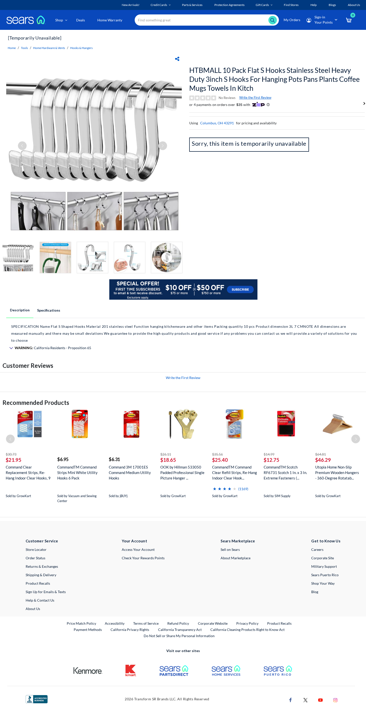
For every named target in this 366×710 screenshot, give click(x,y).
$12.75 (271, 460)
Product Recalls (38, 583)
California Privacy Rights (130, 629)
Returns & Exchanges (42, 566)
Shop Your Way (323, 583)
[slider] (224, 486)
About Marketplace (235, 558)
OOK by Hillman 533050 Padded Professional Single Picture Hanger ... (182, 472)
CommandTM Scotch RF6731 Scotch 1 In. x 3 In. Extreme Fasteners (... (285, 472)
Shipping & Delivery (41, 575)
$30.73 (11, 454)
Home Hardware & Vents (49, 48)
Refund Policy (178, 623)
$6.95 (62, 459)
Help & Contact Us (40, 600)
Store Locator (36, 549)
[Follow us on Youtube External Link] (320, 700)
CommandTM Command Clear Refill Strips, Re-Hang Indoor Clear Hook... (234, 472)
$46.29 (323, 460)
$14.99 (269, 454)
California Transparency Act (180, 629)
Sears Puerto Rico (325, 575)
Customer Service (42, 541)
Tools (24, 48)
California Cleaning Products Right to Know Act (247, 629)
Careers (317, 549)
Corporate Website (213, 623)
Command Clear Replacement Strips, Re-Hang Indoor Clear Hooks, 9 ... (28, 472)
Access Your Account (138, 549)
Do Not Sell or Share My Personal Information (179, 636)
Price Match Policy (81, 623)
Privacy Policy (247, 623)
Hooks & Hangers (81, 48)
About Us (33, 609)
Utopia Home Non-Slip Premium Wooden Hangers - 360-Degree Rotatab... (337, 472)
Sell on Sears (230, 549)
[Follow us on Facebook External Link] (291, 700)
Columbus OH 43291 (217, 123)
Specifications (48, 310)
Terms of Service (146, 623)
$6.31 (114, 459)
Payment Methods (88, 629)
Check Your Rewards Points (143, 558)
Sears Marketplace (238, 541)
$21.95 (13, 460)
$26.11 (165, 454)
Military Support (324, 566)
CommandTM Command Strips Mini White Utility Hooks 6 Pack (77, 472)
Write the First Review (255, 97)
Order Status (35, 558)
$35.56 (217, 454)
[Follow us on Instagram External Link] (335, 700)
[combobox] (207, 20)
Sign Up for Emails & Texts (46, 592)
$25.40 (220, 460)
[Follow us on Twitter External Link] (305, 700)
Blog (314, 592)
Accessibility (114, 623)
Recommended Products (35, 402)
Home (12, 48)
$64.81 (320, 454)
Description (20, 310)
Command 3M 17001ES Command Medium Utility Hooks (130, 472)
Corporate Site (322, 558)
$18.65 (168, 460)
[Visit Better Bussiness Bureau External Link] (37, 699)
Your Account (134, 541)
